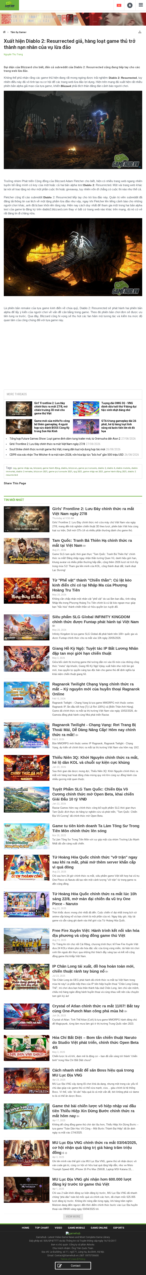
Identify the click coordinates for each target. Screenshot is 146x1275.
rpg (14, 468)
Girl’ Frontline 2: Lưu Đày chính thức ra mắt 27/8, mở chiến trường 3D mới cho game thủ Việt (50, 408)
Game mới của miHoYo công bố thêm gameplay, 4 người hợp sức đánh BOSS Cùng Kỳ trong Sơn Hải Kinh (52, 426)
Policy (82, 1259)
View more (73, 1216)
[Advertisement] (73, 358)
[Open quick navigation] (139, 31)
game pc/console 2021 (60, 471)
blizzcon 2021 (41, 471)
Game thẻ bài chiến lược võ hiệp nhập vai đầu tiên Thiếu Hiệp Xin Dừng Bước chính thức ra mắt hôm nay (94, 1111)
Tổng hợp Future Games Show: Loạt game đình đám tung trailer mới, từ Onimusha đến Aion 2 (65, 438)
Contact (75, 1265)
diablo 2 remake (24, 471)
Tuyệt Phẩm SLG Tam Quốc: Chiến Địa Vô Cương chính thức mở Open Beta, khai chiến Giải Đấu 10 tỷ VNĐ (93, 794)
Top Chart (42, 1227)
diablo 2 (102, 468)
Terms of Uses (69, 1259)
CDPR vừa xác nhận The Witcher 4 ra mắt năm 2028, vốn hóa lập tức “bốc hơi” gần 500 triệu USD (67, 454)
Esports (118, 1227)
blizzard (37, 468)
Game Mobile (76, 1227)
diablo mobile (123, 468)
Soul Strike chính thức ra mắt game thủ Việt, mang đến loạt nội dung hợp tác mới (57, 449)
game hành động (51, 468)
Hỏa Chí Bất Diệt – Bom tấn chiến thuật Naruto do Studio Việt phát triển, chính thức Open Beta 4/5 (95, 1042)
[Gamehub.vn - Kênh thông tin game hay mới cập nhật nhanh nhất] (9, 5)
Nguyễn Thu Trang (13, 54)
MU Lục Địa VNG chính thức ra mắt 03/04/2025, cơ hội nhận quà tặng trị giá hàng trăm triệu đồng (94, 1148)
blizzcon (72, 468)
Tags (9, 467)
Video (58, 1227)
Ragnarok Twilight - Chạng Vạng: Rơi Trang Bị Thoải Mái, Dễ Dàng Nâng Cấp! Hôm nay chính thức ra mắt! (94, 730)
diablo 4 (111, 468)
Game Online (99, 1227)
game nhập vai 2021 (93, 471)
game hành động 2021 (115, 471)
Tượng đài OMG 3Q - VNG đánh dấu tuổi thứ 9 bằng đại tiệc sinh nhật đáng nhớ (118, 406)
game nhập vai (24, 468)
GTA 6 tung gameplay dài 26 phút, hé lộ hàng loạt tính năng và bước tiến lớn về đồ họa (118, 426)
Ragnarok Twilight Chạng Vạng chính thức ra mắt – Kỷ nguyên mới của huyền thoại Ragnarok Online (96, 689)
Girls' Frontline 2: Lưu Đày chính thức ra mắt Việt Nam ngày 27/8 (47, 444)
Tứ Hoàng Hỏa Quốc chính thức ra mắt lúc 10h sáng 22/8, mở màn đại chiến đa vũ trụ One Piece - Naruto (94, 899)
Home (25, 1227)
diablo (64, 468)
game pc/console (87, 468)
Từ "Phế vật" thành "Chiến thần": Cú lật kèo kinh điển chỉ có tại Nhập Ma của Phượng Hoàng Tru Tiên (92, 585)
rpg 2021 (77, 471)
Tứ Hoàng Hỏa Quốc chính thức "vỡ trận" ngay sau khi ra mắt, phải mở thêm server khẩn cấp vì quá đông (94, 862)
